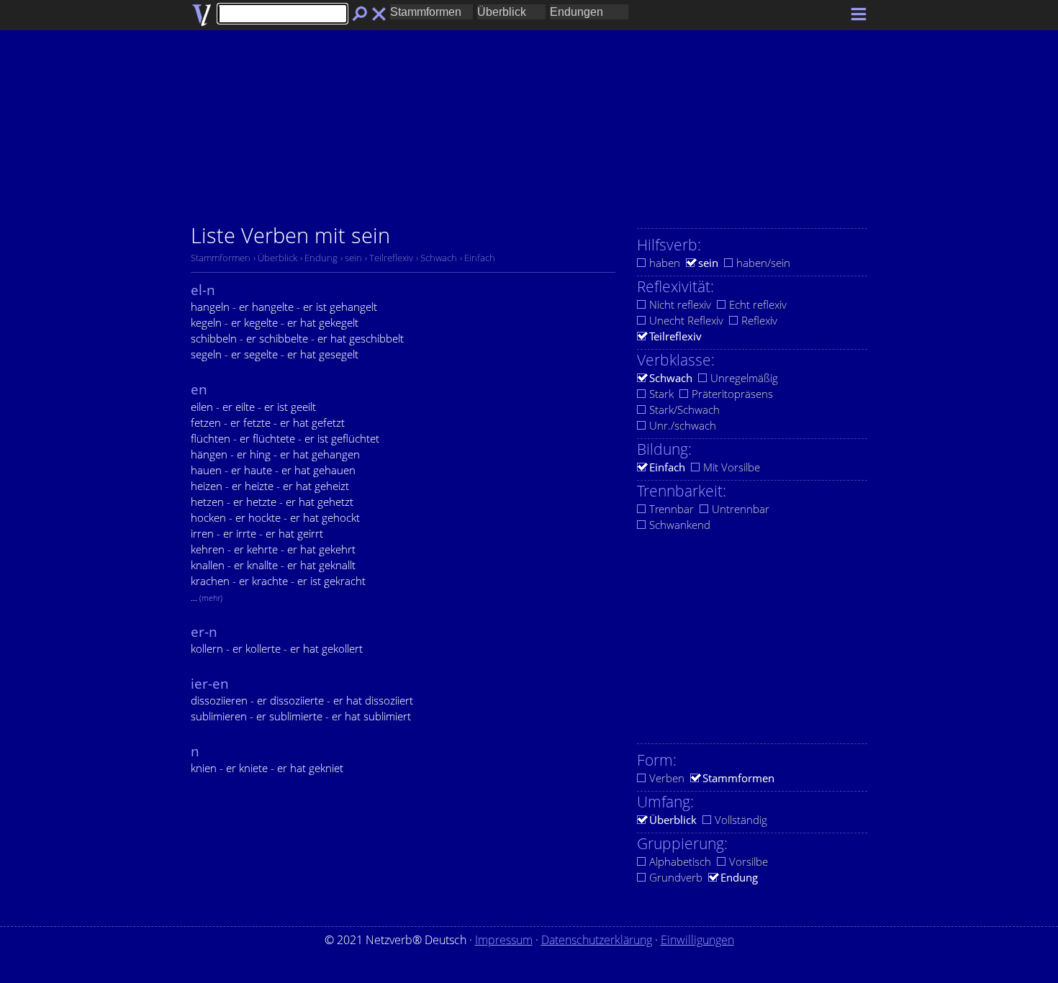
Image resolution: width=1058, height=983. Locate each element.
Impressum (504, 940)
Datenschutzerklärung (596, 940)
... (206, 597)
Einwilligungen (697, 940)
